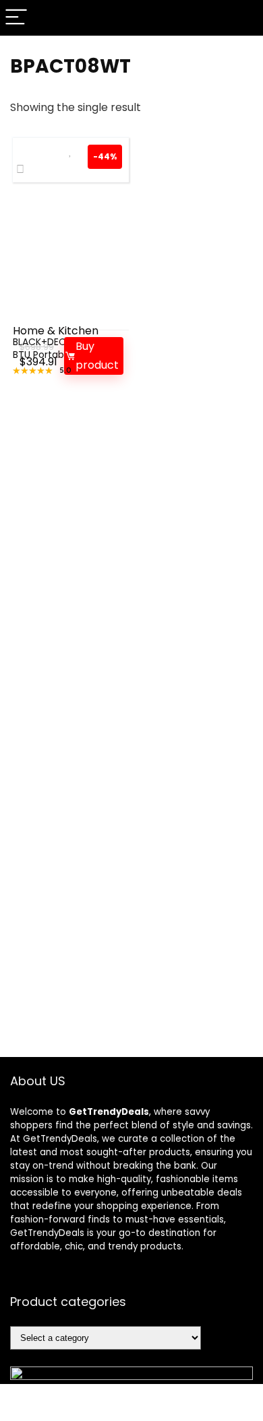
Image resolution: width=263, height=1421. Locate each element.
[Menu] (16, 18)
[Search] (242, 18)
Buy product (97, 355)
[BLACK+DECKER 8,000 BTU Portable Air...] (71, 257)
